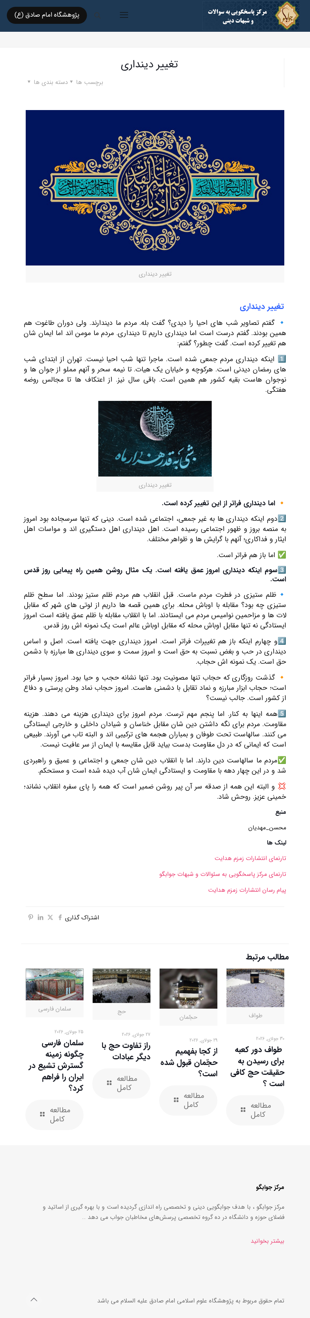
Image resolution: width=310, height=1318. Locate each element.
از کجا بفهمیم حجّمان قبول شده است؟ (188, 1062)
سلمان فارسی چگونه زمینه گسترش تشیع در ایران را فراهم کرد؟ (56, 1065)
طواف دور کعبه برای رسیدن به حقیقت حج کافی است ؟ (257, 1066)
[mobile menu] (124, 15)
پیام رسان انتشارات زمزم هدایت (247, 890)
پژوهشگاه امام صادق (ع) (46, 15)
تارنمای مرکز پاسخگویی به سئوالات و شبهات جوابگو (222, 874)
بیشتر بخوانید (267, 1241)
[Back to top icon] (34, 1300)
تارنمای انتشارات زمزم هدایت (250, 858)
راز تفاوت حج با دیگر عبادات (126, 1051)
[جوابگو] (250, 15)
